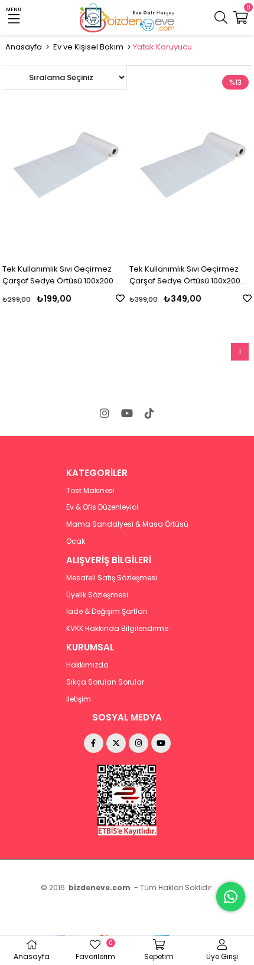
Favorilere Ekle (120, 298)
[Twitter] (116, 743)
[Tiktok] (149, 413)
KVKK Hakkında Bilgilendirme (117, 628)
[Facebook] (93, 743)
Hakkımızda (87, 665)
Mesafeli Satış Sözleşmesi (111, 578)
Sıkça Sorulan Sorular (105, 682)
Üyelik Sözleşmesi (97, 595)
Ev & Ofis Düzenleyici (102, 507)
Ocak (75, 541)
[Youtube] (127, 413)
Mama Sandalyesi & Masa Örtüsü (127, 524)
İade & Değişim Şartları (106, 611)
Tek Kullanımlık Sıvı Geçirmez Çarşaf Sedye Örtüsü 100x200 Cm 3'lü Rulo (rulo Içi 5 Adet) (57, 275)
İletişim (78, 699)
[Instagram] (104, 413)
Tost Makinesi (90, 490)
